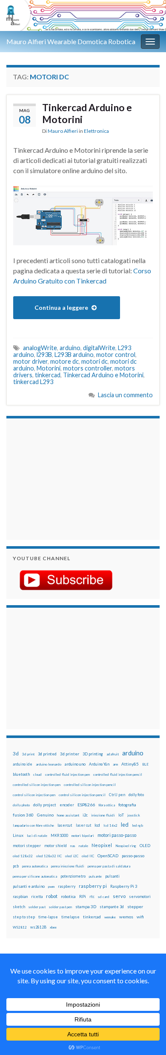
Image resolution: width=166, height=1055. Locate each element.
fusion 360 (23, 814)
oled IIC (88, 856)
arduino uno (75, 764)
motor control (115, 354)
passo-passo (133, 855)
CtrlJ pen (117, 795)
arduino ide (22, 764)
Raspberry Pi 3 (123, 886)
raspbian (20, 896)
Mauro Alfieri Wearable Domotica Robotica (70, 41)
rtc (91, 896)
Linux (18, 835)
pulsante (95, 876)
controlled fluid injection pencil (117, 774)
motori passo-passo (116, 835)
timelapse (70, 917)
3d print (28, 754)
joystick (133, 815)
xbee (53, 927)
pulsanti (112, 876)
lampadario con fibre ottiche (33, 825)
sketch (19, 906)
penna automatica (35, 866)
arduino (70, 347)
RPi (82, 896)
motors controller (87, 368)
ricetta (37, 897)
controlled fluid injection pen (67, 774)
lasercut (64, 825)
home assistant (68, 815)
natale (83, 846)
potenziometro (73, 876)
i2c (85, 815)
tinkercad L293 (33, 381)
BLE (145, 764)
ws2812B (38, 927)
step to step (24, 917)
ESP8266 (86, 804)
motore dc (64, 361)
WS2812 (20, 927)
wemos (126, 916)
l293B (44, 354)
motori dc (94, 361)
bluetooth (21, 774)
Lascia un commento (125, 394)
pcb (16, 866)
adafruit (112, 754)
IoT (121, 815)
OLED (145, 845)
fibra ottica (106, 805)
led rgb (137, 825)
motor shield (55, 845)
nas (72, 846)
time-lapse (48, 917)
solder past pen (60, 907)
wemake (110, 917)
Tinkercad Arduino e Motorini (87, 113)
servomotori (140, 896)
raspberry (66, 886)
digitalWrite (99, 347)
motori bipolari (83, 835)
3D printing (93, 754)
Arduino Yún (99, 764)
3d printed (47, 754)
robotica (68, 896)
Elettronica (96, 131)
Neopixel (102, 845)
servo (119, 896)
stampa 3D (85, 906)
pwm (51, 886)
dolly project (44, 804)
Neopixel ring (125, 846)
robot (51, 896)
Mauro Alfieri (63, 131)
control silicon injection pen (34, 795)
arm (115, 764)
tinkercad (47, 375)
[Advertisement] (66, 478)
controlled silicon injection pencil (90, 785)
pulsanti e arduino (29, 886)
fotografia (127, 804)
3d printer (69, 754)
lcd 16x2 (110, 825)
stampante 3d (112, 906)
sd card (103, 897)
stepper (135, 906)
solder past (37, 907)
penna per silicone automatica (35, 876)
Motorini (48, 368)
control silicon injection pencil (82, 795)
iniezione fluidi (103, 815)
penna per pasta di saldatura (109, 866)
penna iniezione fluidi (67, 866)
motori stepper (27, 845)
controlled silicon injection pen (36, 785)
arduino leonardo (48, 764)
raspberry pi (93, 886)
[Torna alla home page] (83, 15)
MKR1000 (59, 835)
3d (16, 753)
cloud (37, 774)
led (125, 825)
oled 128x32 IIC (49, 856)
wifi (140, 916)
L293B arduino (74, 354)
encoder (67, 804)
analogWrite (40, 347)
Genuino (45, 814)
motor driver (30, 361)
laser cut (83, 825)
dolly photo (21, 805)
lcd (97, 825)
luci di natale (37, 835)
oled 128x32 (23, 856)
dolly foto (136, 794)
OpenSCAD (107, 855)
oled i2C (71, 856)
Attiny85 (130, 763)
